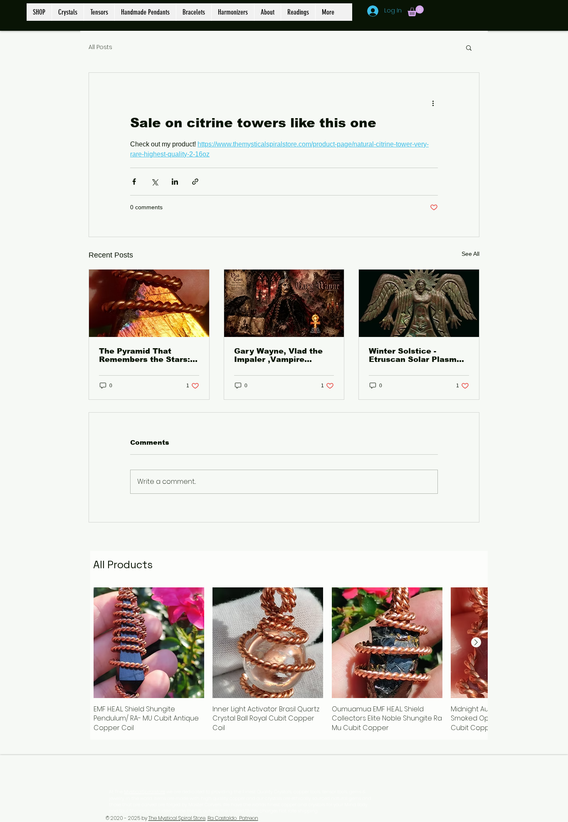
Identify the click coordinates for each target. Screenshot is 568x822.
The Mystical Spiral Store (176, 818)
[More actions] (433, 103)
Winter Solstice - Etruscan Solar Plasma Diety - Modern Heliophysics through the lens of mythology (415, 355)
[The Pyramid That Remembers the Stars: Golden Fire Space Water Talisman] (149, 303)
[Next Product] (476, 642)
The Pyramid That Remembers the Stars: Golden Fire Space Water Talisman (144, 355)
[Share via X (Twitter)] (154, 182)
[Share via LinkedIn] (175, 182)
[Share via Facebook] (134, 182)
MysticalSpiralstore (144, 791)
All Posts (100, 47)
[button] (415, 10)
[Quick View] (149, 642)
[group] (289, 660)
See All (470, 253)
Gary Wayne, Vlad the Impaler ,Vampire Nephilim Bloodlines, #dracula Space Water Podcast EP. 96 (279, 355)
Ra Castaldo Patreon (232, 818)
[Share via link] (195, 182)
